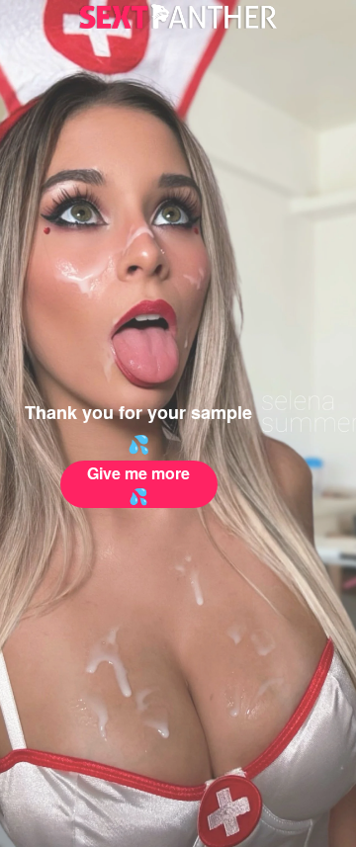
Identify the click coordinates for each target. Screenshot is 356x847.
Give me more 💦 (138, 484)
